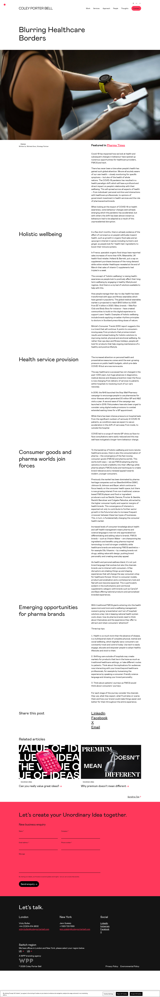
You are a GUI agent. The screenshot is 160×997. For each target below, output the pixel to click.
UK (136, 3)
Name (21, 831)
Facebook (99, 717)
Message (22, 854)
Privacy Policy (112, 966)
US (140, 3)
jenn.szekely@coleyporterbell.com (75, 929)
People (115, 8)
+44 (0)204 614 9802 (29, 926)
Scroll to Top (133, 796)
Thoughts (124, 8)
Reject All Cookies (122, 994)
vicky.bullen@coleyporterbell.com (34, 929)
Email (95, 727)
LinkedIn (98, 713)
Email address (24, 842)
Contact (136, 8)
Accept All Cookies (136, 994)
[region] (80, 994)
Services (96, 8)
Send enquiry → (29, 884)
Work (88, 8)
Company (64, 831)
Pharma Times (116, 145)
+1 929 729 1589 (67, 926)
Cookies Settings (108, 994)
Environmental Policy (129, 966)
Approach (106, 8)
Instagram (105, 926)
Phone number (66, 842)
